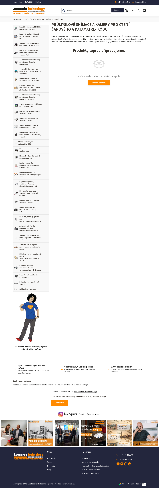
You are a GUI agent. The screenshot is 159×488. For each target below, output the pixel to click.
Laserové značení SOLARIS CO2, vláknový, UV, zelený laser (29, 36)
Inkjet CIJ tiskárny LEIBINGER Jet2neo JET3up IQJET (29, 28)
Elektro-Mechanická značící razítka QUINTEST (29, 157)
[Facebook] (118, 463)
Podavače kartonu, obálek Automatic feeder (29, 201)
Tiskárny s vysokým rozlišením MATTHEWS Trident (30, 105)
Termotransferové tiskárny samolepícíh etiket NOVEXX (29, 44)
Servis (15, 2)
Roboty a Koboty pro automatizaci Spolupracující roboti (30, 174)
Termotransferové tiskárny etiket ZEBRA (29, 276)
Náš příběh (29, 2)
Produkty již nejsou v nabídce (25, 289)
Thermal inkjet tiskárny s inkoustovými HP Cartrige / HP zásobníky (30, 71)
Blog (21, 2)
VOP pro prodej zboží (90, 473)
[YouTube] (125, 463)
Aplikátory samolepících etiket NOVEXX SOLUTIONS (29, 79)
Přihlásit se (59, 402)
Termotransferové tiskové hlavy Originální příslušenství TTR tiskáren (30, 237)
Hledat (117, 10)
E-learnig (51, 466)
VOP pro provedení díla (91, 469)
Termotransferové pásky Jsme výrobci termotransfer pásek (29, 247)
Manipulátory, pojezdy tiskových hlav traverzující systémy (29, 193)
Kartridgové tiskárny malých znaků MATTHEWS (29, 112)
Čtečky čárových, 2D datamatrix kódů (37, 19)
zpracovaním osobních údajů (85, 391)
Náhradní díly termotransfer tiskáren (29, 283)
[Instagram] (121, 463)
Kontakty (38, 2)
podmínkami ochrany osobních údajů (90, 396)
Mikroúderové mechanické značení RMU (29, 150)
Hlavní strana (17, 19)
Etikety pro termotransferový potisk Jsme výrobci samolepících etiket (30, 257)
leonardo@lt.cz (141, 2)
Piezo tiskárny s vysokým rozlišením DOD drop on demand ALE (28, 52)
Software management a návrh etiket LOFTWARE (28, 126)
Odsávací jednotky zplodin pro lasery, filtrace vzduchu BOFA (30, 219)
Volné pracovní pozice (90, 462)
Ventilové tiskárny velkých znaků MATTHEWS (29, 119)
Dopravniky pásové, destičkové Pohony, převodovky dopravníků (28, 184)
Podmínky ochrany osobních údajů (95, 466)
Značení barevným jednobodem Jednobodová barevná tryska (29, 165)
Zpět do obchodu (99, 82)
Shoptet (125, 484)
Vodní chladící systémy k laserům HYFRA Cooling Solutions (28, 209)
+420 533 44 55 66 (124, 2)
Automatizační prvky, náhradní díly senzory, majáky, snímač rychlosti (28, 228)
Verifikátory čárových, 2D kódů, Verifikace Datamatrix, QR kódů (30, 134)
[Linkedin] (129, 463)
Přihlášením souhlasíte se (75, 391)
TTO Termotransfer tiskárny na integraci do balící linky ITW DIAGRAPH (29, 97)
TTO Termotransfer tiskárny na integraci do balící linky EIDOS (29, 62)
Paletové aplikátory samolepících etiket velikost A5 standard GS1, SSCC (29, 87)
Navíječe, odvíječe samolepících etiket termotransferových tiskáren (30, 267)
